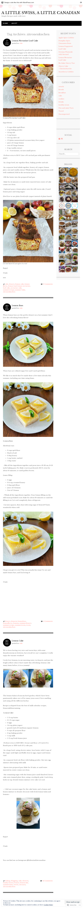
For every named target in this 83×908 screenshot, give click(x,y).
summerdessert (25, 623)
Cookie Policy (48, 905)
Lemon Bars (17, 305)
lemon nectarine (23, 286)
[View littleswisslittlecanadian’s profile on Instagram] (62, 139)
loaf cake (6, 288)
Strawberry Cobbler (66, 72)
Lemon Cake (17, 641)
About (14, 23)
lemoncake (24, 883)
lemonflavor (7, 623)
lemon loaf (12, 286)
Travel (61, 111)
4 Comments (48, 621)
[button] (15, 678)
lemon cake (19, 284)
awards (61, 86)
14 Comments (48, 881)
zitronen (22, 885)
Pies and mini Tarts (66, 108)
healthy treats (64, 105)
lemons (16, 623)
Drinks (61, 102)
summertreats (20, 625)
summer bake (20, 290)
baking (7, 881)
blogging (14, 881)
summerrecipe (8, 625)
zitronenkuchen (9, 292)
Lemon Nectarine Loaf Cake (25, 41)
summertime (8, 885)
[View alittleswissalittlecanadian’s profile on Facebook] (59, 139)
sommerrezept (8, 290)
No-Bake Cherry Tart (67, 63)
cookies (61, 99)
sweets (16, 885)
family (5, 883)
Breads (61, 89)
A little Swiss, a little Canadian (40, 12)
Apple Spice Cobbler (66, 38)
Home (5, 23)
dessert (11, 284)
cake (21, 43)
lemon (16, 883)
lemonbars (22, 621)
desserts (14, 621)
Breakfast (62, 93)
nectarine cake (16, 288)
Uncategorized (64, 114)
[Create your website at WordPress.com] (41, 2)
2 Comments (48, 284)
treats (28, 625)
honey (11, 883)
